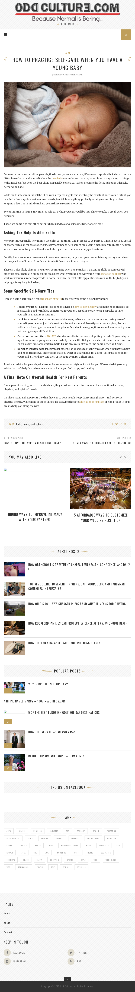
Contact (8, 932)
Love (68, 52)
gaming (23, 845)
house (88, 845)
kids (40, 424)
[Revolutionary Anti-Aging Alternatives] (14, 755)
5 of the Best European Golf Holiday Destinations (64, 712)
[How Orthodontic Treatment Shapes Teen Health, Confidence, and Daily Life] (14, 564)
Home (7, 913)
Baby (18, 424)
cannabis (54, 831)
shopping (54, 860)
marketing (61, 852)
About (7, 923)
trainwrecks (24, 867)
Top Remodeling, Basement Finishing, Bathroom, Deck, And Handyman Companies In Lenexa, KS (76, 586)
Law (118, 845)
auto (9, 831)
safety (39, 860)
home (51, 845)
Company (81, 831)
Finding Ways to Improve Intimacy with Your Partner (34, 517)
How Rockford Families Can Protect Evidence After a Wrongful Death (77, 623)
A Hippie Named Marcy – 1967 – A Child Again (35, 701)
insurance (104, 845)
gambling (111, 838)
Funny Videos (93, 838)
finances (75, 838)
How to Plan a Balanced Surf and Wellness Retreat (65, 643)
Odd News (11, 860)
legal (23, 852)
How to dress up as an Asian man (52, 732)
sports (70, 860)
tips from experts (51, 298)
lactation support (111, 273)
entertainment (13, 838)
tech (96, 860)
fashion (45, 838)
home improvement (69, 845)
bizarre (22, 831)
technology (110, 860)
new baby (57, 178)
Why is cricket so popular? (48, 684)
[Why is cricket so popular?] (14, 684)
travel (40, 867)
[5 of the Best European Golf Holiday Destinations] (14, 712)
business (37, 831)
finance (59, 838)
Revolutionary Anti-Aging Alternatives (56, 756)
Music (90, 852)
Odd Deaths (106, 852)
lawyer (10, 852)
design (96, 831)
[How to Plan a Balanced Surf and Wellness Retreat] (14, 642)
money (77, 852)
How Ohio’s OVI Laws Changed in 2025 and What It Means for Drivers (77, 603)
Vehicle (66, 867)
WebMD (51, 336)
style (83, 860)
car (67, 831)
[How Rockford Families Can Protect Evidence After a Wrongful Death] (14, 623)
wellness (81, 867)
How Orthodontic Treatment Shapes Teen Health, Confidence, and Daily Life (79, 566)
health (33, 424)
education (111, 831)
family (25, 424)
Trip (53, 867)
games (9, 845)
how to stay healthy (86, 306)
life (35, 852)
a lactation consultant (91, 401)
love (47, 852)
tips (8, 867)
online (26, 860)
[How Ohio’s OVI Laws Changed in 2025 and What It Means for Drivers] (14, 603)
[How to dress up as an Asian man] (14, 731)
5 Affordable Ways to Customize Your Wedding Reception (101, 517)
